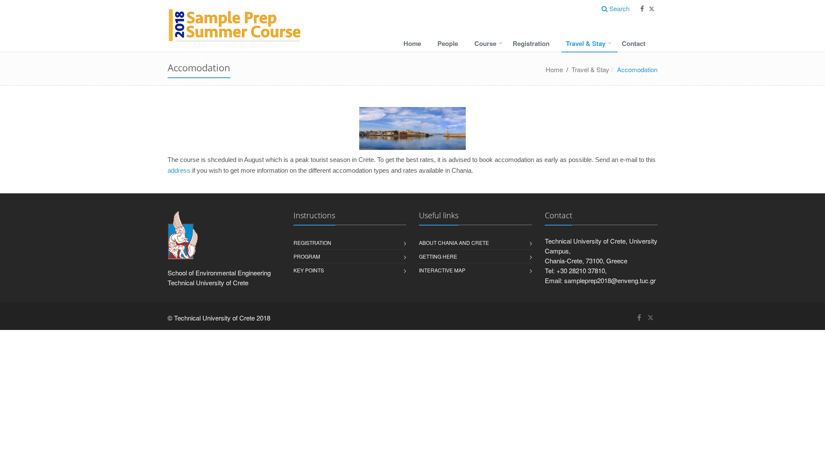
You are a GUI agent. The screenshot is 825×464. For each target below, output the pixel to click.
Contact (633, 43)
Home (412, 43)
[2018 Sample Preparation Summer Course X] (651, 8)
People (447, 43)
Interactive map (442, 270)
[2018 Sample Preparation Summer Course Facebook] (642, 8)
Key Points (308, 270)
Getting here (438, 256)
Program (306, 256)
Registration (531, 43)
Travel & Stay (585, 43)
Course (485, 43)
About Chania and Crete (454, 242)
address (179, 170)
